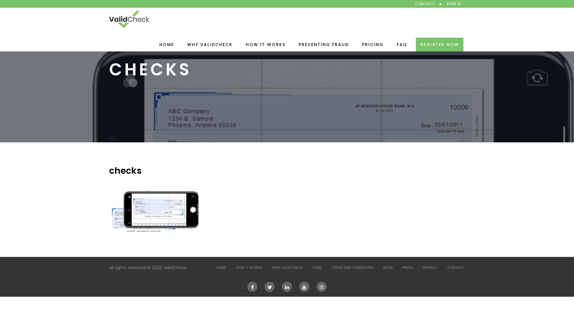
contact (425, 3)
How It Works (266, 45)
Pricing (373, 45)
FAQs (317, 267)
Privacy (430, 267)
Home (166, 45)
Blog (388, 267)
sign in (453, 3)
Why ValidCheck (210, 45)
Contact (456, 267)
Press (407, 267)
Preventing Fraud (324, 45)
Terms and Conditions (352, 267)
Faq (402, 45)
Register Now (439, 45)
